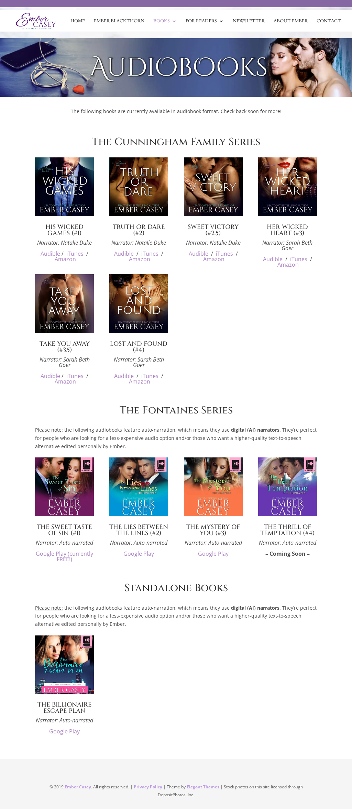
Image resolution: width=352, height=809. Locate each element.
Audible (50, 253)
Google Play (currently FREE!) (64, 556)
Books (161, 21)
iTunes (75, 253)
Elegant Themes (203, 787)
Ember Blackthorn (119, 21)
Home (77, 21)
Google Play (138, 553)
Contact (329, 21)
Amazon (65, 259)
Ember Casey (78, 787)
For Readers (201, 21)
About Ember (291, 21)
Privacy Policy (148, 787)
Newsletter (249, 21)
